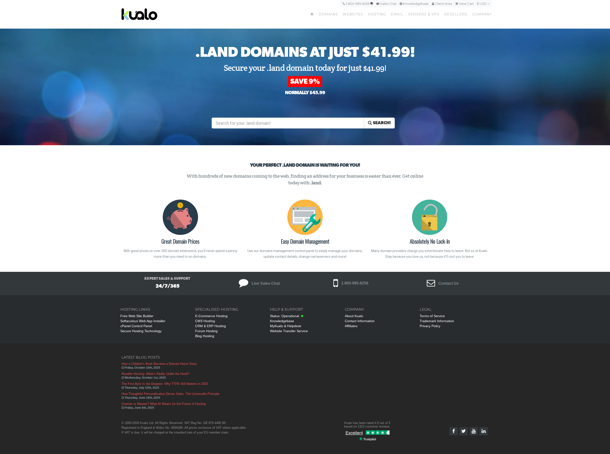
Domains (328, 14)
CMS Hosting (205, 321)
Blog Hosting (204, 336)
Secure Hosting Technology (141, 331)
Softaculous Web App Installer (142, 321)
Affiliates (351, 326)
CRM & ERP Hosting (210, 326)
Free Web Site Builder (136, 316)
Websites (353, 14)
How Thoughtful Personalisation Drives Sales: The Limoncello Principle (170, 394)
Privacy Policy (430, 326)
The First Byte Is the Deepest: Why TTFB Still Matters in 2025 (165, 384)
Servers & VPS (423, 14)
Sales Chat (387, 3)
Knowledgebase (415, 3)
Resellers (455, 14)
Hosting (377, 14)
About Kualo (354, 316)
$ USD (482, 3)
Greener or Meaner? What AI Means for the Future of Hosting (164, 404)
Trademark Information (437, 321)
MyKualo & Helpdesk (285, 326)
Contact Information (360, 321)
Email (397, 14)
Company (482, 14)
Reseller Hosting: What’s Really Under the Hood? (155, 374)
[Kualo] (165, 14)
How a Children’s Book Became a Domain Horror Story (159, 364)
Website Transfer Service (289, 331)
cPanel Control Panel (136, 326)
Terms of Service (432, 316)
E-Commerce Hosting (211, 316)
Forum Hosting (206, 331)
